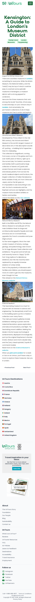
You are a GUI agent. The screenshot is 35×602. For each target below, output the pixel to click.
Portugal (7, 424)
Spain (6, 428)
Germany (7, 398)
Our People (6, 515)
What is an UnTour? (9, 534)
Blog (3, 518)
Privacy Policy (17, 599)
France (7, 394)
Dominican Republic (11, 391)
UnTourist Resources (9, 540)
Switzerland (8, 431)
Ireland (7, 413)
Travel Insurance (8, 557)
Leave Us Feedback (9, 549)
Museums (11, 42)
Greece (7, 402)
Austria (7, 383)
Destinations (6, 551)
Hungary (7, 409)
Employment (7, 560)
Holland (7, 405)
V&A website (25, 198)
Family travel (13, 40)
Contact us (6, 524)
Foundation (6, 512)
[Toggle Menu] (30, 3)
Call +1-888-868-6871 (10, 594)
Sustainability (7, 521)
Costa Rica (8, 387)
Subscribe (16, 469)
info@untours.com (18, 595)
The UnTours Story (9, 509)
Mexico (7, 420)
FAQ (3, 543)
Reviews (5, 537)
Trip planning (22, 42)
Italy (6, 417)
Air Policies (6, 546)
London (23, 40)
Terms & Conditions (24, 594)
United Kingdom (10, 435)
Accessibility (6, 554)
